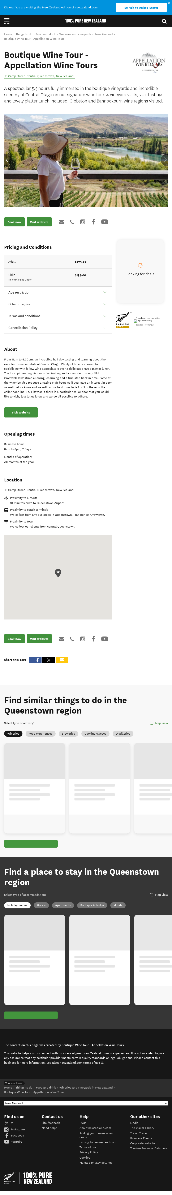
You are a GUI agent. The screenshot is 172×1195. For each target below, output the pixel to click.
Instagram (17, 1129)
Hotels (41, 905)
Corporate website (142, 1143)
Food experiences (40, 733)
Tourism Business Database (148, 1148)
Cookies (84, 1157)
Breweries (68, 733)
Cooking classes (95, 733)
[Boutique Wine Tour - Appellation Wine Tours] (149, 62)
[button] (6, 21)
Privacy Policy (88, 1152)
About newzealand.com (95, 1128)
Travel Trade (138, 1133)
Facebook (17, 1135)
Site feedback (51, 1123)
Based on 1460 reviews (145, 325)
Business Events (141, 1138)
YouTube (16, 1141)
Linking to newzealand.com (97, 1142)
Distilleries (123, 733)
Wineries (13, 733)
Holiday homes (17, 905)
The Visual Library (142, 1128)
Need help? (49, 1128)
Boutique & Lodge (92, 905)
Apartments (63, 905)
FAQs (82, 1123)
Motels (117, 905)
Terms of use (87, 1147)
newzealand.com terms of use (81, 1063)
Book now (14, 222)
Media (134, 1123)
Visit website (39, 222)
